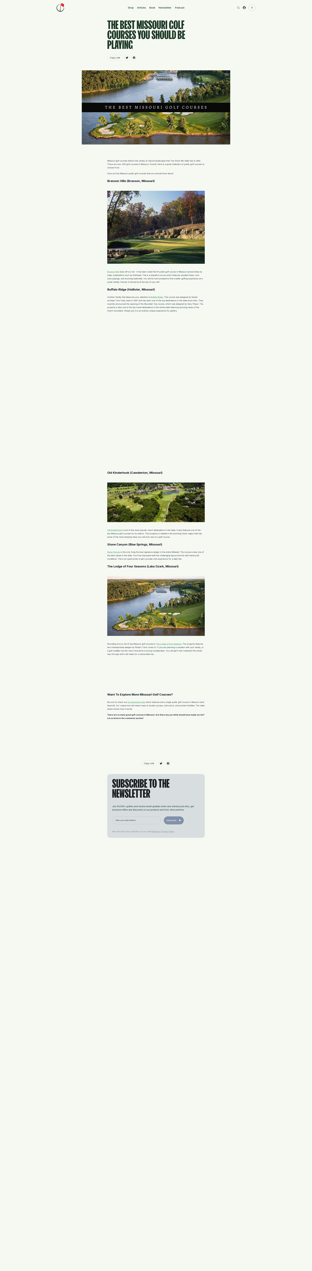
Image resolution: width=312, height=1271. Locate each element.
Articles (141, 7)
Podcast (179, 7)
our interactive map (136, 702)
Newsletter (165, 7)
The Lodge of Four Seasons (168, 644)
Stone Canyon (113, 552)
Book (152, 7)
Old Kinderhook (114, 530)
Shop (131, 7)
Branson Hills (113, 272)
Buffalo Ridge (157, 297)
